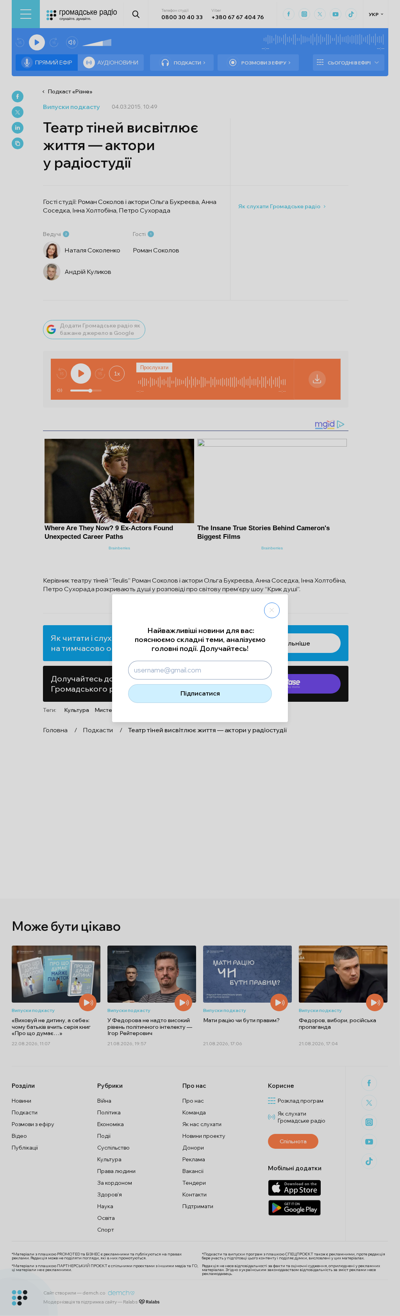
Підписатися (200, 693)
